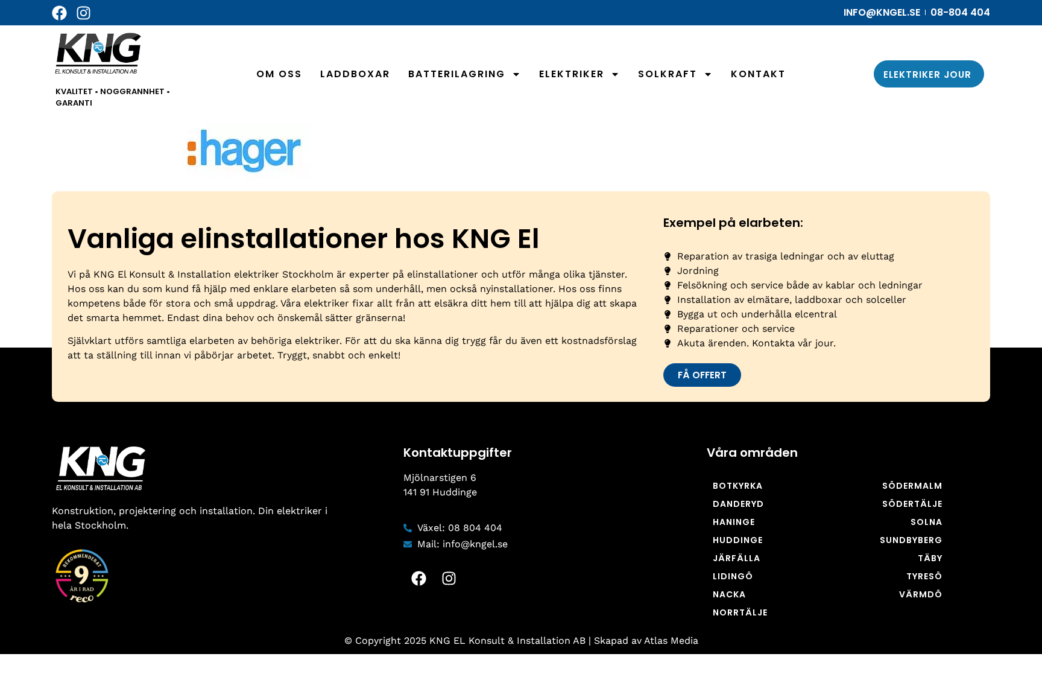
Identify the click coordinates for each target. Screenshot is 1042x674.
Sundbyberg (911, 540)
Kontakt (758, 74)
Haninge (734, 522)
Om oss (279, 74)
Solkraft (667, 74)
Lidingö (733, 576)
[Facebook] (59, 13)
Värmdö (921, 594)
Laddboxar (355, 74)
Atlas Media (671, 640)
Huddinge (738, 540)
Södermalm (912, 486)
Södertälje (912, 504)
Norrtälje (740, 612)
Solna (927, 522)
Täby (930, 558)
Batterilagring (456, 74)
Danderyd (738, 504)
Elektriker (571, 74)
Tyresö (924, 576)
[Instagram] (83, 13)
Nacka (729, 594)
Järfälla (736, 558)
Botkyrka (738, 486)
